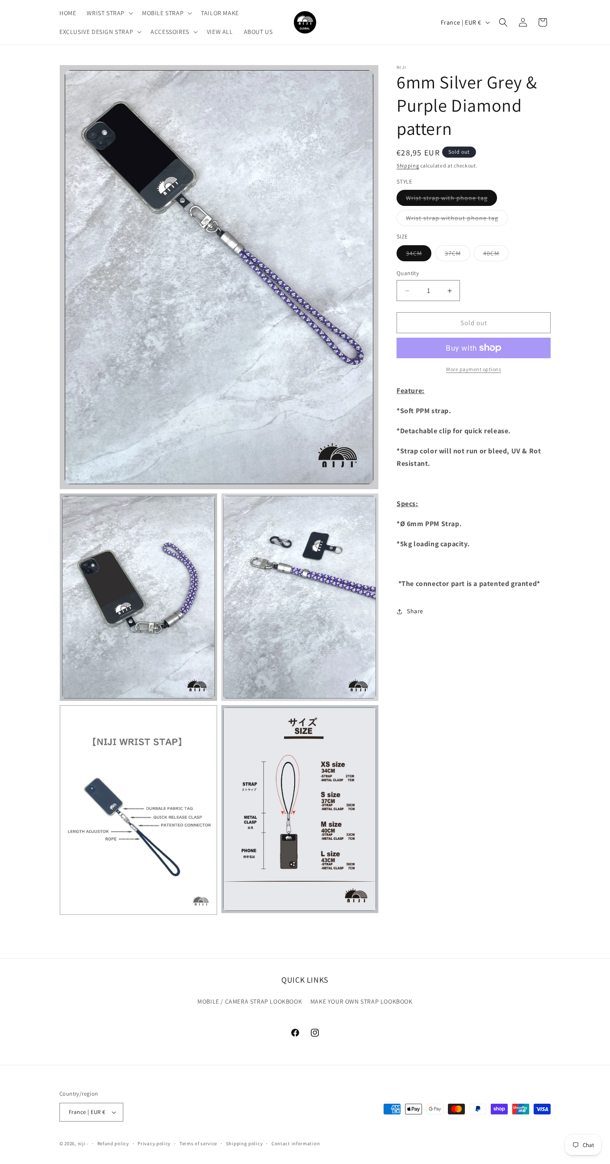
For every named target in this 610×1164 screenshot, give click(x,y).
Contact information (296, 1143)
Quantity (408, 273)
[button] (109, 13)
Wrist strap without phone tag (457, 220)
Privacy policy (154, 1143)
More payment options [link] (473, 369)
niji (82, 1143)
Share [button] (415, 611)
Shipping (408, 165)
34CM (418, 255)
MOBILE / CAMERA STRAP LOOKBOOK (249, 1001)
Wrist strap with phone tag (451, 199)
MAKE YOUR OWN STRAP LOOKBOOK (361, 1001)
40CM (496, 255)
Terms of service (198, 1143)
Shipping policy (244, 1143)
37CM (457, 255)
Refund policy (113, 1143)
